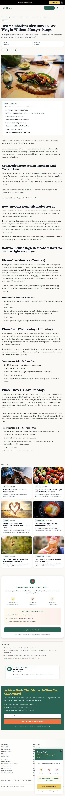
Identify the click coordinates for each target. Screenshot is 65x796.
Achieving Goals (5, 756)
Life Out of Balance (6, 768)
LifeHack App (36, 747)
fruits (58, 402)
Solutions (4, 759)
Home (2, 17)
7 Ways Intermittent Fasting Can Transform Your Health (15, 560)
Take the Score (49, 8)
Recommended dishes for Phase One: (17, 119)
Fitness (14, 17)
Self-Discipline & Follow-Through (9, 763)
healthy (19, 397)
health (36, 275)
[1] (33, 154)
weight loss (27, 190)
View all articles (17, 677)
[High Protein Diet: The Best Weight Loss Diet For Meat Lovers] (48, 475)
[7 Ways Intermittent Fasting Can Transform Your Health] (16, 545)
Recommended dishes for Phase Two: (17, 126)
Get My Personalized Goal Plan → (32, 630)
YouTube (25, 780)
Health (6, 486)
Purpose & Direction (6, 766)
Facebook (3, 780)
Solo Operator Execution (7, 773)
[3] (21, 344)
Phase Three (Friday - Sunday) (14, 129)
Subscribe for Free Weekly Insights (33, 721)
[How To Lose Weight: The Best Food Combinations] (48, 509)
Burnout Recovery (5, 761)
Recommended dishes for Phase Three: (18, 132)
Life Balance (4, 754)
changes (44, 211)
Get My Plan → (54, 2)
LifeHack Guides (5, 747)
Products (36, 744)
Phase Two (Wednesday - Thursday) (15, 123)
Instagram (10, 780)
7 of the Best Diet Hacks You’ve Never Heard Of (15, 491)
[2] (24, 280)
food (37, 173)
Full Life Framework (6, 751)
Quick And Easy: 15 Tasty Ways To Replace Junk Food (48, 560)
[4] (46, 401)
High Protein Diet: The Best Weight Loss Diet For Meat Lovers (48, 491)
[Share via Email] (15, 50)
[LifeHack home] (6, 8)
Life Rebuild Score (5, 749)
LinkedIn (30, 780)
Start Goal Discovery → (49, 786)
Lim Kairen (6, 44)
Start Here (5, 744)
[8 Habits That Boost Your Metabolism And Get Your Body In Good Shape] (16, 509)
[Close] (62, 2)
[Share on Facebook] (3, 50)
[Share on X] (11, 50)
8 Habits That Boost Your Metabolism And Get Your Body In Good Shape (16, 525)
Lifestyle (8, 17)
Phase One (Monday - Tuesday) (14, 116)
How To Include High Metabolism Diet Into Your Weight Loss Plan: (25, 113)
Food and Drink (40, 520)
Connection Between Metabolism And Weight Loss (20, 107)
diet (53, 152)
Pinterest (16, 780)
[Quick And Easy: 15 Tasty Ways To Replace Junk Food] (48, 545)
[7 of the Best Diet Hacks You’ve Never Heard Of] (16, 475)
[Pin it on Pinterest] (7, 50)
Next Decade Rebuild (6, 770)
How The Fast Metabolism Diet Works (16, 110)
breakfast (57, 226)
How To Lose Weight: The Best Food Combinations (46, 524)
